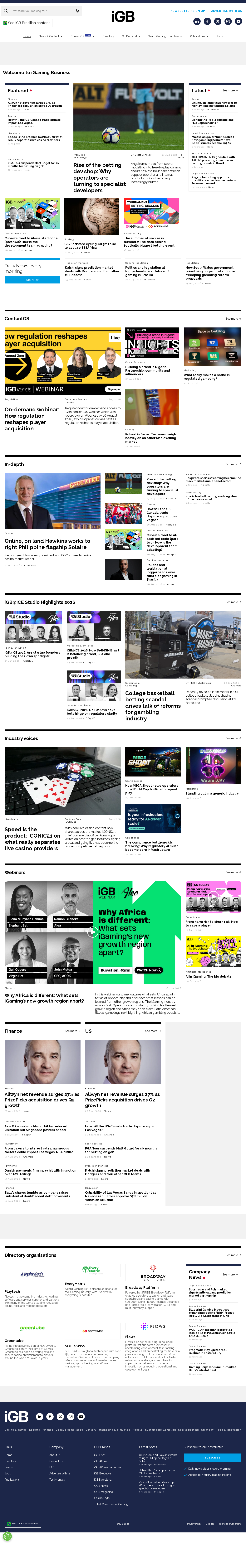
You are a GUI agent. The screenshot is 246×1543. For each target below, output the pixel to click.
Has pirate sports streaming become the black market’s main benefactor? (213, 479)
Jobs (220, 36)
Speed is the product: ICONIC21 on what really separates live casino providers (35, 138)
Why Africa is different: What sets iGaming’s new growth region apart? (44, 998)
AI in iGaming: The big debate (209, 976)
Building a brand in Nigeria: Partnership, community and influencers (147, 370)
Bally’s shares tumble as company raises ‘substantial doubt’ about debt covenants (37, 1194)
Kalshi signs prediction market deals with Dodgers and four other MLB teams (92, 271)
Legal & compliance (203, 133)
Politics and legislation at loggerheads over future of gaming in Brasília (147, 271)
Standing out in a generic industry (212, 793)
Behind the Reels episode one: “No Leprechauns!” (213, 121)
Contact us (56, 1461)
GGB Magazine (103, 1491)
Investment (11, 1143)
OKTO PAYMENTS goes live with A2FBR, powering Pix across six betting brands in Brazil (213, 160)
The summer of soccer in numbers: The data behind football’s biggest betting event (149, 241)
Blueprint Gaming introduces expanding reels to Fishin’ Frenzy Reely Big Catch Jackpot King (211, 1312)
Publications (197, 36)
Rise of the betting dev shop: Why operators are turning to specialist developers (99, 178)
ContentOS (80, 36)
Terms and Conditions (230, 1523)
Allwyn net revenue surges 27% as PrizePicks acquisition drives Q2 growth (35, 104)
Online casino (199, 116)
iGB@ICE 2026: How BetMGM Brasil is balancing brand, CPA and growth (93, 654)
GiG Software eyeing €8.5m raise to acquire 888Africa (90, 245)
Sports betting (16, 159)
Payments (11, 1165)
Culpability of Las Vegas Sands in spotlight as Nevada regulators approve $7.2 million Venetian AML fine (120, 1196)
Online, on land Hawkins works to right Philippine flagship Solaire (214, 104)
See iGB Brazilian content (27, 23)
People (138, 1430)
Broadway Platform (142, 1287)
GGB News (101, 1485)
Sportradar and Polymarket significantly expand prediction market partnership (210, 1292)
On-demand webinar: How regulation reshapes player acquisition (32, 419)
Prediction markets (76, 263)
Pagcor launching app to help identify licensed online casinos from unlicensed (214, 180)
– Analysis (28, 127)
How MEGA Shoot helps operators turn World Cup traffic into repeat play (151, 789)
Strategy (69, 239)
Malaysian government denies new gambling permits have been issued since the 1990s (213, 140)
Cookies (210, 1523)
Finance (12, 99)
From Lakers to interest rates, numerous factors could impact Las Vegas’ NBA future (39, 1150)
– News (209, 147)
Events (9, 1467)
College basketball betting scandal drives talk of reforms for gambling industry (153, 706)
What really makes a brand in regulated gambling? (207, 376)
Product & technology (80, 156)
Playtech (12, 1291)
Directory (108, 36)
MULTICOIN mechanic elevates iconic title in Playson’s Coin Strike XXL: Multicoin (212, 1332)
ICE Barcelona (102, 1479)
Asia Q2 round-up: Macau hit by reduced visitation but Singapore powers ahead (36, 1128)
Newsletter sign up (187, 10)
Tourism (12, 116)
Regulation (192, 263)
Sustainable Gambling (132, 684)
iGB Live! (99, 1455)
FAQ (52, 1467)
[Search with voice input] (77, 10)
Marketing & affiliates (198, 474)
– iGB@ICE (26, 661)
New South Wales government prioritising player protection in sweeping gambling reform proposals (210, 273)
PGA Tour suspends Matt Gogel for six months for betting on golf (33, 165)
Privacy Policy (194, 1523)
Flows (130, 1337)
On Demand (129, 36)
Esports (34, 1430)
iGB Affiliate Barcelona (107, 1467)
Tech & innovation (15, 233)
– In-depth (180, 156)
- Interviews (159, 1464)
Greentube (14, 1341)
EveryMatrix (75, 1284)
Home (27, 36)
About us (55, 1455)
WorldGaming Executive (163, 36)
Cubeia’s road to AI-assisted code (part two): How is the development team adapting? (31, 241)
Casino (195, 99)
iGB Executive (102, 1473)
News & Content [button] (49, 36)
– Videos (210, 127)
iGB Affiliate (101, 1461)
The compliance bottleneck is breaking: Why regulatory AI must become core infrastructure (151, 846)
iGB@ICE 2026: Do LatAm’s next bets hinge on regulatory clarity (92, 711)
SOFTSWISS (75, 1346)
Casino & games (16, 1430)
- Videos (156, 1477)
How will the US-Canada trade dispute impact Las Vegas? (162, 514)
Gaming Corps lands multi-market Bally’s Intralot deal (212, 1369)
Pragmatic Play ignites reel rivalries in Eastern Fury (208, 1351)
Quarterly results (15, 1121)
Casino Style (102, 1498)
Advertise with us (226, 10)
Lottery (91, 1430)
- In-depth (158, 1492)
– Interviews (212, 110)
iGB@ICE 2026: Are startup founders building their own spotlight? (32, 654)
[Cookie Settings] (7, 1536)
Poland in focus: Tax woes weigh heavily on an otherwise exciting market (150, 438)
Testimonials (57, 1479)
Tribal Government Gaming (111, 1504)
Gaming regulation (136, 263)
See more (229, 90)
